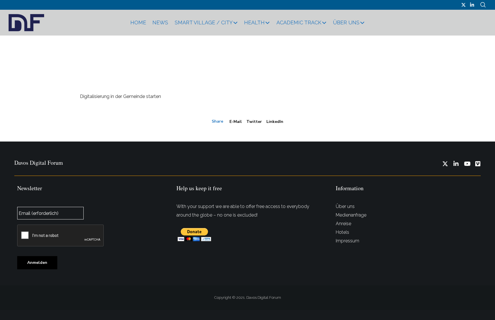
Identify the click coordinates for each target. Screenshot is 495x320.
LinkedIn (274, 121)
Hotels (342, 232)
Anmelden (37, 262)
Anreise (343, 223)
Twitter (254, 121)
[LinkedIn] (472, 5)
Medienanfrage (351, 215)
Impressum (347, 241)
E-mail (235, 121)
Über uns (345, 206)
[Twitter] (463, 5)
